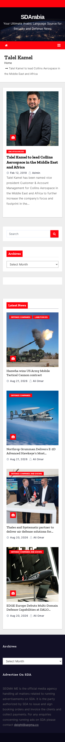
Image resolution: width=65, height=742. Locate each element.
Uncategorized (16, 151)
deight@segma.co (26, 725)
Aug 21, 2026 (18, 380)
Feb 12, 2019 (18, 172)
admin (35, 172)
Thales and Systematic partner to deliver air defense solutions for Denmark (30, 531)
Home (8, 63)
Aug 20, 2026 (19, 537)
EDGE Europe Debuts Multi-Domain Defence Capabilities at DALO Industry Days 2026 (32, 610)
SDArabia (32, 17)
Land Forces (41, 317)
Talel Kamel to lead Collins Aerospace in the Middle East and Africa (32, 162)
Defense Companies (20, 317)
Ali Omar (38, 380)
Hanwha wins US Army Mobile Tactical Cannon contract (28, 373)
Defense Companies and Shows (26, 474)
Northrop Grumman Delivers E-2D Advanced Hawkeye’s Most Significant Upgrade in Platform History (31, 455)
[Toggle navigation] (59, 45)
